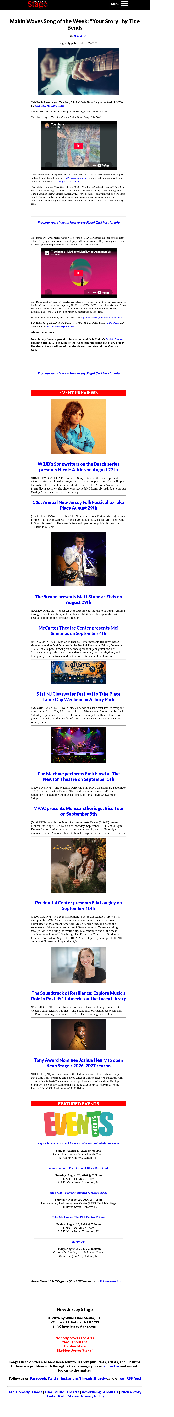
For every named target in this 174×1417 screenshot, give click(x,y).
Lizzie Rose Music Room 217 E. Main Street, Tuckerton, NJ (78, 1180)
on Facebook (112, 323)
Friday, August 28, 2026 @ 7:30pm (78, 1224)
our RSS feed (130, 1378)
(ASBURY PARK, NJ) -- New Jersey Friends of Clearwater (67, 708)
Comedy (23, 1392)
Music (59, 1392)
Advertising (91, 1392)
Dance (37, 1392)
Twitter (54, 1378)
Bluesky (100, 1378)
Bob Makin (80, 36)
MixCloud (74, 181)
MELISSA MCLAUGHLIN (49, 105)
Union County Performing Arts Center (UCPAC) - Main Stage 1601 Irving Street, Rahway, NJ (78, 1205)
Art (11, 1392)
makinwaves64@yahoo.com (60, 326)
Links (51, 1396)
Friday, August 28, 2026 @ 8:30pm (78, 1249)
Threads (86, 1378)
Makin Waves (115, 339)
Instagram (69, 1378)
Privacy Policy (92, 1396)
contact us (110, 1366)
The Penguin (59, 181)
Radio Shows (68, 1396)
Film (48, 1392)
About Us (110, 1392)
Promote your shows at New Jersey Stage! (78, 222)
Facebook (38, 1378)
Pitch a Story (131, 1392)
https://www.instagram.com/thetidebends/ (101, 317)
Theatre (72, 1392)
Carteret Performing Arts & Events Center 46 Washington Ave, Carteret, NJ (78, 1155)
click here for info (110, 1281)
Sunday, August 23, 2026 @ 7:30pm (78, 1150)
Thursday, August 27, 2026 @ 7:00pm (78, 1199)
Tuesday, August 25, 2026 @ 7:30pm (78, 1175)
